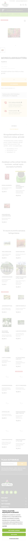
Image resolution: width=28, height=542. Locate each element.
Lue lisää (4, 526)
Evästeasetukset (14, 538)
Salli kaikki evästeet (14, 530)
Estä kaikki (14, 534)
